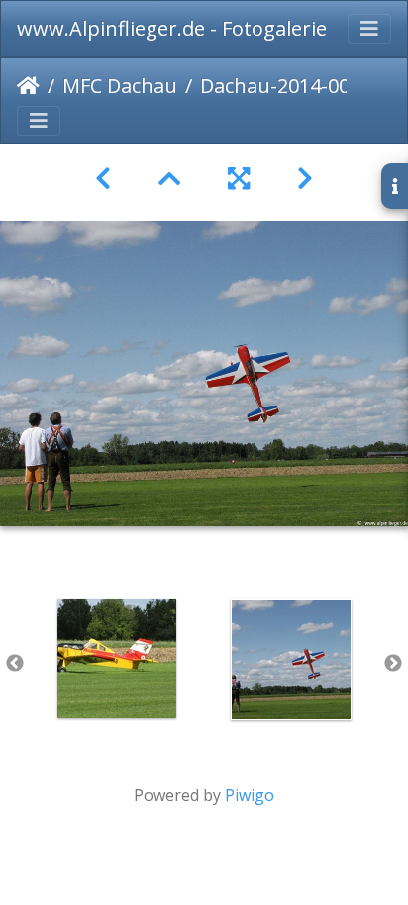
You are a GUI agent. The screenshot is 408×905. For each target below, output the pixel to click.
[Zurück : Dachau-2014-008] (103, 178)
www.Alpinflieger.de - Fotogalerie (172, 28)
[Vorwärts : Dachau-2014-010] (305, 178)
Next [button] (393, 664)
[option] (117, 658)
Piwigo (249, 795)
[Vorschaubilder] (169, 178)
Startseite (28, 86)
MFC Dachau (119, 85)
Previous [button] (15, 664)
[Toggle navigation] (369, 29)
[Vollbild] (238, 178)
